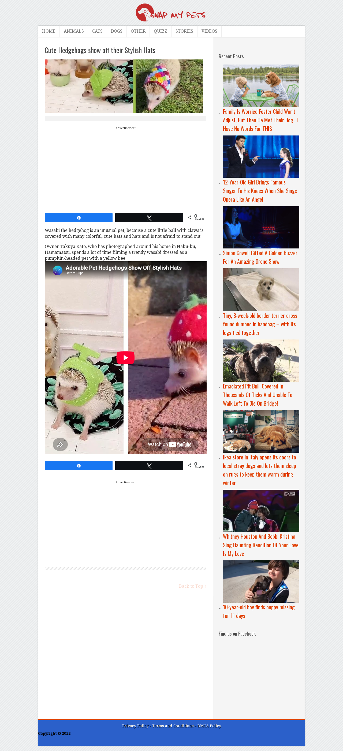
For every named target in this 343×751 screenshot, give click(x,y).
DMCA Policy (209, 726)
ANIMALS (74, 31)
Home (48, 31)
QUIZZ (160, 31)
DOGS (116, 31)
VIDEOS (209, 31)
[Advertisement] (126, 168)
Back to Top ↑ (192, 586)
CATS (97, 31)
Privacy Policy (135, 726)
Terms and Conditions (173, 726)
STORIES (184, 31)
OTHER (138, 31)
